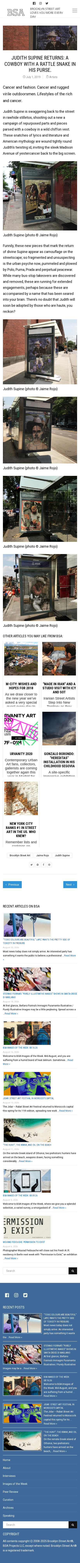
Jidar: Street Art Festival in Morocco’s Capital (28, 1098)
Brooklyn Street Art (20, 855)
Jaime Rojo (42, 855)
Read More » (11, 1013)
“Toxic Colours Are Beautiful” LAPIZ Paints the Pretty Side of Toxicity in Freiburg (60, 1318)
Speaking (8, 1515)
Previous (13, 884)
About (6, 1467)
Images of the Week (15, 1483)
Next (69, 884)
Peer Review (10, 1491)
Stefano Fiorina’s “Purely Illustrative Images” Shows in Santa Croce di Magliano (60, 1349)
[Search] (73, 1270)
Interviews (9, 1475)
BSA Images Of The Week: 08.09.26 (20, 1195)
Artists (53, 77)
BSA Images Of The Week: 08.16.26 (20, 1047)
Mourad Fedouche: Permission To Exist (24, 1242)
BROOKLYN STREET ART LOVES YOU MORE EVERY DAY (46, 13)
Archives (8, 1507)
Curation (8, 1499)
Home (6, 1460)
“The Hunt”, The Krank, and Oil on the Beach (27, 1145)
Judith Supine (62, 855)
